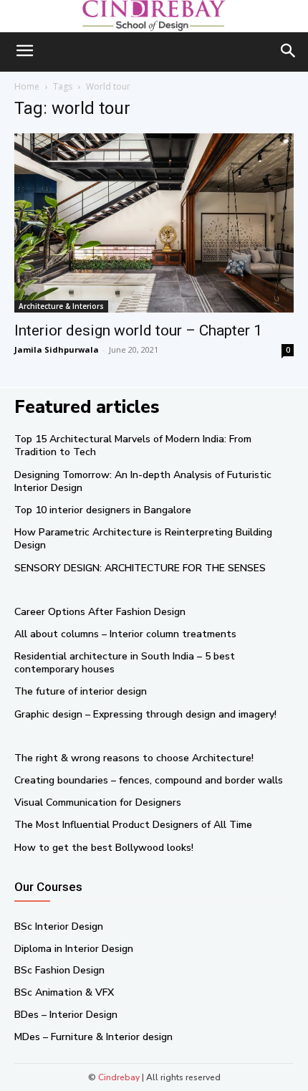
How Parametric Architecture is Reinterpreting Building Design (143, 538)
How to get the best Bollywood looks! (103, 847)
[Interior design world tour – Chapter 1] (154, 223)
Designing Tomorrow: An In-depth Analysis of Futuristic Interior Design (142, 481)
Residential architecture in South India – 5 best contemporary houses (124, 662)
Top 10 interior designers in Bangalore (102, 510)
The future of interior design (80, 691)
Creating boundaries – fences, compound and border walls (148, 780)
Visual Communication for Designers (97, 802)
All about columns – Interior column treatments (125, 634)
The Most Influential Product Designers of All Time (133, 825)
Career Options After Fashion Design (100, 612)
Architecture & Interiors (61, 306)
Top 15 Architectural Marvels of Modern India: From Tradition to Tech (132, 445)
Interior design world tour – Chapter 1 (138, 330)
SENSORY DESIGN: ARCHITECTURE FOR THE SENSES (140, 568)
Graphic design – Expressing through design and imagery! (145, 714)
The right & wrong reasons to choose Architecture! (134, 758)
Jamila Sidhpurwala (56, 349)
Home (26, 86)
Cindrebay (119, 1077)
